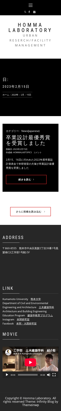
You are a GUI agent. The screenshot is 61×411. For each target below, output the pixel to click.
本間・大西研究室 (26, 323)
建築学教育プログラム (40, 315)
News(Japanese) (30, 131)
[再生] (7, 374)
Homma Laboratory (30, 27)
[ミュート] (48, 374)
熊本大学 (36, 299)
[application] (30, 362)
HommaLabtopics (22, 152)
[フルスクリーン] (54, 374)
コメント (38, 152)
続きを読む (24, 179)
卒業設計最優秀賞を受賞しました (28, 140)
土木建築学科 (46, 307)
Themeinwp (30, 405)
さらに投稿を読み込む (29, 211)
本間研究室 (23, 319)
